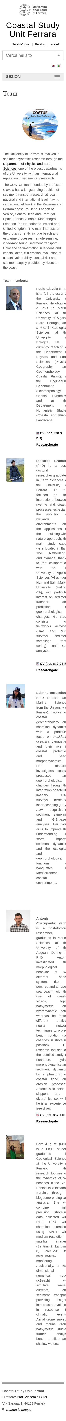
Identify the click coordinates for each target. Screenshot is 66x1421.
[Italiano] (59, 65)
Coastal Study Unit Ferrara (33, 30)
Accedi (55, 44)
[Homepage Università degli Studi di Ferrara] (33, 10)
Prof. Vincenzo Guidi (32, 1397)
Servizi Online (20, 44)
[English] (53, 65)
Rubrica (40, 44)
